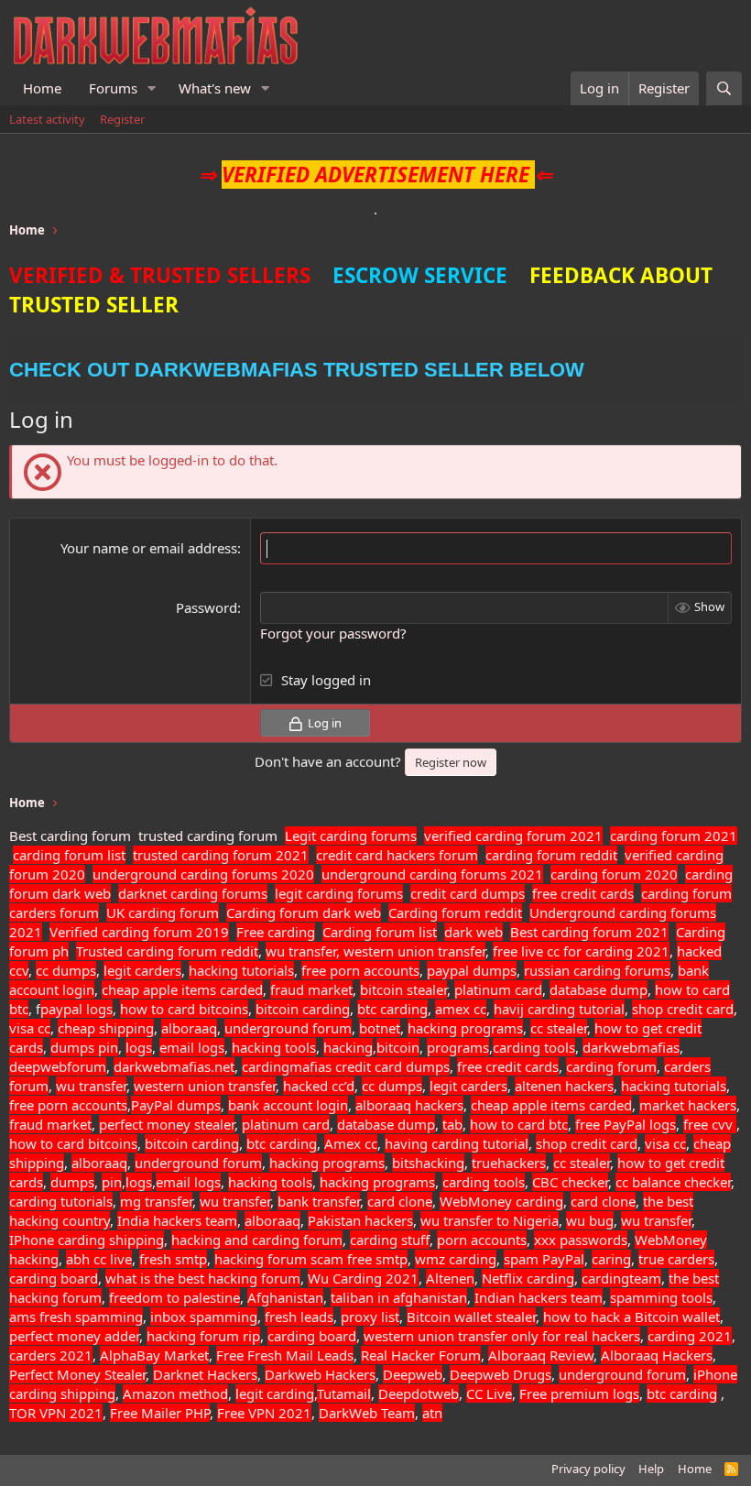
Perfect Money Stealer (77, 1374)
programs (458, 1047)
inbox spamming (203, 1316)
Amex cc (350, 1143)
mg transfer (156, 1201)
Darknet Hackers (205, 1374)
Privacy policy (588, 1468)
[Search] (724, 88)
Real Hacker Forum (421, 1355)
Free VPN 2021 (264, 1413)
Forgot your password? (333, 633)
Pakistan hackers (360, 1220)
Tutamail (344, 1393)
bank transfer (319, 1201)
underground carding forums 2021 (432, 874)
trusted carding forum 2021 (221, 855)
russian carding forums (597, 970)
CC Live (489, 1393)
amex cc (460, 1009)
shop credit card (683, 1009)
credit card (368, 1066)
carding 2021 (690, 1336)
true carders (676, 1259)
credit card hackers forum (397, 855)
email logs (191, 1047)
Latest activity (47, 119)
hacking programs (465, 1028)
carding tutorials (61, 1201)
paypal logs (76, 1009)
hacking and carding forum (257, 1239)
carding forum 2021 (673, 835)
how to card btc (519, 1124)
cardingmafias (287, 1066)
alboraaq (189, 1028)
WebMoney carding (501, 1201)
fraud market (311, 989)
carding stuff (390, 1239)
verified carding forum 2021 (513, 835)
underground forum (288, 1028)
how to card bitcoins (184, 1009)
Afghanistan (285, 1297)
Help (651, 1468)
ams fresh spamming (76, 1316)
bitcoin (397, 1047)
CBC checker (570, 1182)
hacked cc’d (318, 1085)
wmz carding (455, 1259)
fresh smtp (173, 1259)
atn (432, 1413)
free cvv (709, 1124)
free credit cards (583, 893)
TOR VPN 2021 (56, 1413)
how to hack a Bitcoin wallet (631, 1316)
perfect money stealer (166, 1124)
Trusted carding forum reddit (167, 951)
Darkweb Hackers (320, 1374)
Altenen (450, 1278)
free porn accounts (360, 970)
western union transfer (205, 1085)
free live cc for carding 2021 (581, 951)
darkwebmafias (631, 1047)
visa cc (29, 1028)
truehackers (509, 1162)
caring (611, 1259)
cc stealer (558, 1028)
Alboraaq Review (540, 1355)
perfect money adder (74, 1336)
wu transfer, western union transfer (375, 951)
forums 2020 (273, 874)
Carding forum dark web (303, 912)
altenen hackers (564, 1085)
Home (42, 88)
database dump (599, 989)
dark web (473, 932)
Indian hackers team (538, 1297)
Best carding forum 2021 (589, 932)
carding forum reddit (551, 855)
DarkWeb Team (367, 1413)
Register (122, 119)
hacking (348, 1047)
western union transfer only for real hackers (502, 1336)
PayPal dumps (176, 1105)
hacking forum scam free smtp (311, 1259)
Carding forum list (379, 932)
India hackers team (177, 1220)
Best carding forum (70, 835)
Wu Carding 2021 (363, 1278)
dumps (74, 1047)
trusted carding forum (208, 835)
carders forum (54, 912)
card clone (399, 1201)
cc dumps (66, 970)
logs (138, 1047)
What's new (215, 88)
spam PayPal (544, 1259)
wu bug (590, 1220)
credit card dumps (467, 893)
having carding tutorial (456, 1143)
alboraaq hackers (409, 1105)
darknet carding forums (192, 893)
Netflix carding (528, 1278)
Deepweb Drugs (500, 1374)
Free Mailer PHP (160, 1413)
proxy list (370, 1316)
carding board (53, 1278)
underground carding (160, 874)
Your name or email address (148, 548)
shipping (87, 1393)
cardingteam (621, 1278)
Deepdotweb (418, 1393)
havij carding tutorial (559, 1009)
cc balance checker (673, 1182)
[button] (152, 88)
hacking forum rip (203, 1336)
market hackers (687, 1105)
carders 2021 (51, 1355)
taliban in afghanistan (399, 1297)
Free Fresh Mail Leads (285, 1355)
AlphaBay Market (154, 1355)
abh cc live (99, 1259)
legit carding (274, 1393)
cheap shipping (106, 1028)
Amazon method (175, 1393)
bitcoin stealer (403, 989)
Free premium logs (579, 1393)
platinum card (498, 989)
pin (108, 1047)
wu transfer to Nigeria (489, 1220)
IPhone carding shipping (86, 1239)
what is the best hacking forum (202, 1278)
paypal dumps (472, 970)
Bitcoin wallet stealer (471, 1316)
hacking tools (274, 1047)
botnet (379, 1028)
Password (206, 607)
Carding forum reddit (455, 912)
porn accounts (482, 1239)
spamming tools (661, 1297)
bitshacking (428, 1162)
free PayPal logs (625, 1124)
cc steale (579, 1162)
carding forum (686, 893)
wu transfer (91, 1085)
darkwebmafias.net (174, 1066)
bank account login (288, 1105)
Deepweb (412, 1374)
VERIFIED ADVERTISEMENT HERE (375, 174)
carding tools (534, 1047)
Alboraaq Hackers (657, 1355)
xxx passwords (580, 1239)
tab (452, 1124)
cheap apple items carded (182, 989)
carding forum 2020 (614, 874)
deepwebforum (57, 1066)
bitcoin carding (303, 1009)
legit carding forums (339, 893)
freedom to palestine (174, 1297)
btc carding (392, 1009)
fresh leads (299, 1316)
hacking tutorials (241, 970)
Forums (113, 88)
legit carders (142, 970)
